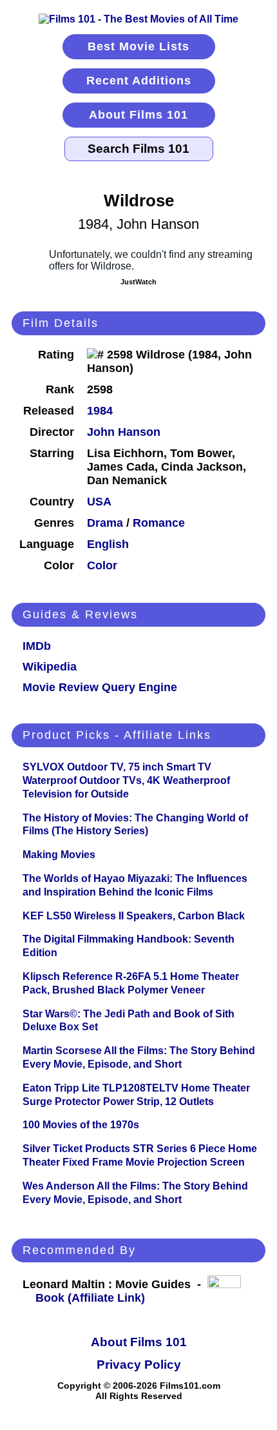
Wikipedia (50, 666)
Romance (159, 522)
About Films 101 (138, 114)
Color (102, 565)
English (108, 544)
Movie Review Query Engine (100, 687)
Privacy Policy (139, 1364)
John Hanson (123, 432)
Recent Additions (138, 80)
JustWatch (138, 282)
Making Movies (59, 854)
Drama (105, 522)
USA (99, 501)
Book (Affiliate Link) (90, 1297)
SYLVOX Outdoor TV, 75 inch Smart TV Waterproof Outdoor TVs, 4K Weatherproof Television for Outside (126, 780)
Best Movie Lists (138, 46)
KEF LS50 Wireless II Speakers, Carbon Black (134, 915)
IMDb (37, 646)
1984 (100, 410)
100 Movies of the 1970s (81, 1124)
